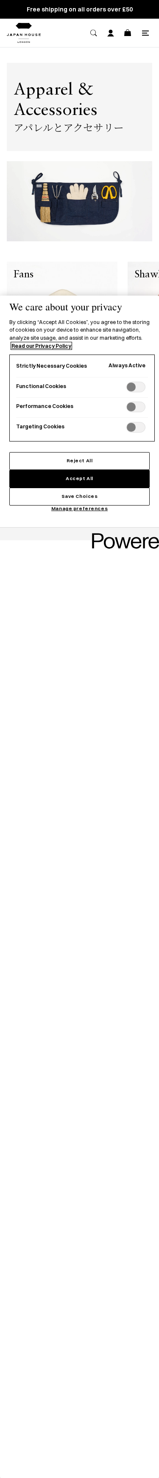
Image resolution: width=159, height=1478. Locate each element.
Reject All (80, 461)
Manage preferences (79, 508)
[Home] (24, 33)
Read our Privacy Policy (41, 346)
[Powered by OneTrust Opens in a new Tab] (122, 535)
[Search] (93, 33)
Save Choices (79, 496)
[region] (79, 887)
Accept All (79, 478)
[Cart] (127, 33)
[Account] (110, 33)
